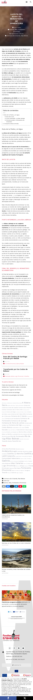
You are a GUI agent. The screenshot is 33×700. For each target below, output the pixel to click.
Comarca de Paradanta (12, 418)
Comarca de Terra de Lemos (13, 423)
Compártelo (8, 698)
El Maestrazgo (28, 429)
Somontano (26, 439)
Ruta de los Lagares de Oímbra (11, 390)
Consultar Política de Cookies (20, 694)
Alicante (18, 449)
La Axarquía (13, 432)
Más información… (13, 348)
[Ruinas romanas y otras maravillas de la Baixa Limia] (16, 558)
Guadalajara (21, 461)
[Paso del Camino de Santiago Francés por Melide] (17, 361)
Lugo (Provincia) (8, 466)
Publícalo (24, 698)
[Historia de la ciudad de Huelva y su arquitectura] (16, 504)
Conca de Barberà (26, 425)
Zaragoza (21, 472)
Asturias (20, 451)
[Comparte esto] (8, 486)
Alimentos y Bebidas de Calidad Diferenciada (12, 403)
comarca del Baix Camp (21, 412)
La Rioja (28, 463)
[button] (27, 2)
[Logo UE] (16, 671)
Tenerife (4, 472)
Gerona (12, 461)
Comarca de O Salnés (13, 35)
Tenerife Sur (16, 441)
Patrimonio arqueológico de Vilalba (12, 395)
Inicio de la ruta (10, 116)
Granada (16, 461)
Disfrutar (6, 480)
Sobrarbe (22, 439)
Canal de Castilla (13, 407)
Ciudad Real (18, 456)
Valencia (13, 472)
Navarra (26, 465)
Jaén (25, 463)
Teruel (9, 472)
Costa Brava (15, 427)
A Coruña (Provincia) (8, 449)
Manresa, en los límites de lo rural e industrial (16, 543)
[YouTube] (23, 648)
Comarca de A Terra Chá (14, 409)
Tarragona (27, 470)
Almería (22, 449)
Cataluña (11, 456)
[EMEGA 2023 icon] (16, 616)
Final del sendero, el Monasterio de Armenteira (15, 121)
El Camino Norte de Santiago (11, 392)
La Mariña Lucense (11, 434)
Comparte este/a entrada (11, 123)
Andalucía (7, 451)
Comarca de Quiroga (19, 421)
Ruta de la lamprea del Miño (25, 434)
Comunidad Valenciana (11, 458)
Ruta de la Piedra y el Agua (11, 115)
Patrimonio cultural (17, 33)
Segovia (22, 470)
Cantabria (4, 453)
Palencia (11, 468)
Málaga (22, 466)
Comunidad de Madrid (26, 456)
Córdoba (29, 458)
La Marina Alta (21, 432)
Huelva (26, 461)
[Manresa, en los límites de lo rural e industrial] (16, 531)
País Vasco (17, 468)
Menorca (17, 465)
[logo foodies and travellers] (4, 2)
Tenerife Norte (7, 441)
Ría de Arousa (6, 436)
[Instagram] (14, 648)
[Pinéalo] (20, 486)
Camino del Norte (19, 405)
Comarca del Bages (11, 412)
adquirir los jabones (23, 344)
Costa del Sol (20, 430)
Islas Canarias (17, 463)
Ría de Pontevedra (17, 436)
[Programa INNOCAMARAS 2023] (16, 675)
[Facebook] (18, 648)
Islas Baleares (6, 463)
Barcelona (25, 451)
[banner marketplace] (16, 595)
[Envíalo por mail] (4, 486)
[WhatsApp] (9, 648)
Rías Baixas (24, 35)
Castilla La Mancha (15, 454)
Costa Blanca (7, 427)
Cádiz (25, 458)
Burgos (30, 451)
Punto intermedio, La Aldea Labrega (15, 118)
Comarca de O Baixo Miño (18, 414)
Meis (16, 29)
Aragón (14, 451)
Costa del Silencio (12, 429)
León (31, 463)
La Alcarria (7, 432)
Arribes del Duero (11, 405)
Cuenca (22, 458)
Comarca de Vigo (15, 425)
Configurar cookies (7, 694)
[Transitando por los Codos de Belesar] (17, 373)
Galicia (12, 29)
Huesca (30, 461)
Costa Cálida (21, 427)
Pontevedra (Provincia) (19, 482)
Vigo (18, 472)
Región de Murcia (16, 470)
